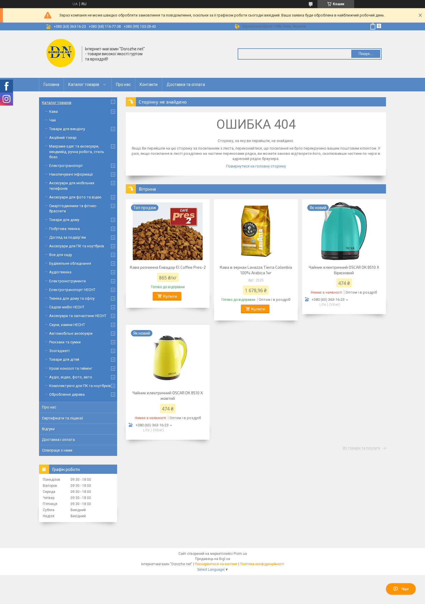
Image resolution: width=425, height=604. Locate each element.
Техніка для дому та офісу (72, 298)
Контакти (149, 84)
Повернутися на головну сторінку (256, 166)
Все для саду (60, 255)
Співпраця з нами (57, 450)
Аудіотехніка (60, 272)
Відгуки (48, 429)
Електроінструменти (67, 281)
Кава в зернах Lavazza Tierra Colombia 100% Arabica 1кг (256, 270)
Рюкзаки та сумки (65, 342)
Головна (51, 84)
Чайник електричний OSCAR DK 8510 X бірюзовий (344, 270)
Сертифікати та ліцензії (62, 418)
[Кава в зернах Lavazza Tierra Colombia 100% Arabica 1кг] (256, 231)
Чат (405, 589)
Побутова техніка (64, 228)
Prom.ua (240, 554)
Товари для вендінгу (67, 129)
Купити (170, 296)
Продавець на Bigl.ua (212, 559)
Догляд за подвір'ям (67, 237)
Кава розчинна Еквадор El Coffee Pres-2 (168, 267)
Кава (53, 111)
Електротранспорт (66, 165)
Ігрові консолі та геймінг (70, 368)
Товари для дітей (64, 359)
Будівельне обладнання (70, 263)
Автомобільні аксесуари (71, 333)
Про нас (123, 84)
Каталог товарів (83, 84)
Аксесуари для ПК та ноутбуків (76, 246)
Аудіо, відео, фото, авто (70, 377)
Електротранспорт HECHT (72, 290)
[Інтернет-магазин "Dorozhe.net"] (60, 53)
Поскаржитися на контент (216, 564)
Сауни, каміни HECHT (67, 325)
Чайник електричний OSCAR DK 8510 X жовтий (167, 395)
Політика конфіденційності (262, 564)
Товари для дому (64, 220)
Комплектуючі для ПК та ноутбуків (80, 386)
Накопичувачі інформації (71, 174)
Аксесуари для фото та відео (75, 197)
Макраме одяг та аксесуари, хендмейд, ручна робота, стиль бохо (76, 151)
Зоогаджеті (59, 351)
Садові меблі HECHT (66, 307)
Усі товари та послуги (361, 448)
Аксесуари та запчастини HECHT (77, 316)
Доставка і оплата (58, 439)
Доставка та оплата (186, 84)
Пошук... (366, 53)
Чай (52, 120)
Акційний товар (63, 137)
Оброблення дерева (67, 394)
